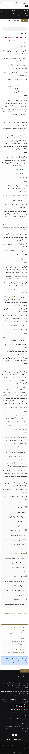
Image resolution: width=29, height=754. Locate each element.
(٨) (19, 140)
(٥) (9, 100)
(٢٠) (15, 463)
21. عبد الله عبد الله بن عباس (17, 647)
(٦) (3, 108)
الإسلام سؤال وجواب (7, 719)
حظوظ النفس (20, 638)
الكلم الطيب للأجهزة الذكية (18, 700)
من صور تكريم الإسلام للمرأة (17, 641)
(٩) (26, 159)
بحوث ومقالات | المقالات (16, 11)
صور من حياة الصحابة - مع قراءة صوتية (17, 13)
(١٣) (20, 371)
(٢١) (5, 463)
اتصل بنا (11, 752)
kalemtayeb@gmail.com (12, 740)
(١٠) (7, 234)
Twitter (13, 735)
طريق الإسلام (25, 719)
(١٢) (16, 325)
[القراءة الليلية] (15, 3)
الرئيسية (26, 11)
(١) (21, 57)
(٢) (11, 65)
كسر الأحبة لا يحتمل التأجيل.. (17, 633)
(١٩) (9, 452)
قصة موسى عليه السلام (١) (17, 649)
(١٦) (4, 395)
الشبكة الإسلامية (17, 719)
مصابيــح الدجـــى (5, 11)
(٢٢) (18, 473)
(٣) (26, 68)
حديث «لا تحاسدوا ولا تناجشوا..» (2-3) (14, 627)
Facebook (16, 735)
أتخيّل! (22, 630)
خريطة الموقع (17, 752)
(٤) (22, 91)
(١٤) (5, 377)
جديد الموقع (24, 752)
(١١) (13, 296)
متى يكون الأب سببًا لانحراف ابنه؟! (15, 644)
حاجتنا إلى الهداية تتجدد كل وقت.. (15, 652)
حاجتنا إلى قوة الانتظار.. (18, 636)
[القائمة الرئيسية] (26, 6)
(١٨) (18, 447)
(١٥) (25, 395)
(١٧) (23, 440)
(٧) (5, 125)
